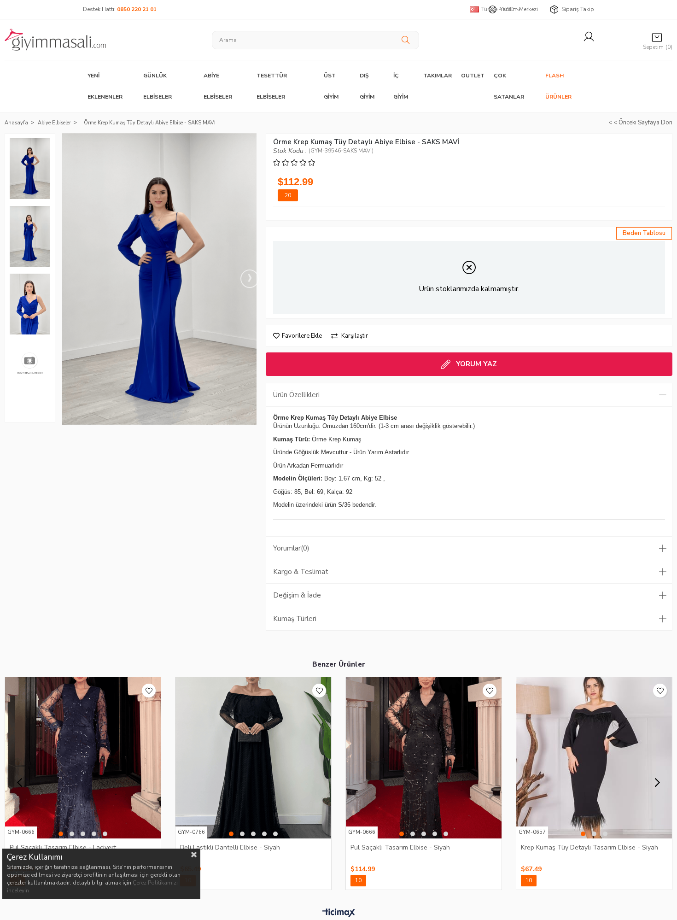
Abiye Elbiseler (218, 86)
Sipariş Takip (577, 9)
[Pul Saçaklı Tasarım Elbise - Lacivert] (83, 757)
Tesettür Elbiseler (272, 86)
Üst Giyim (331, 86)
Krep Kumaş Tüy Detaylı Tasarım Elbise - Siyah (589, 847)
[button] (60, 833)
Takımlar (437, 75)
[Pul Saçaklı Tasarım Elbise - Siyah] (424, 757)
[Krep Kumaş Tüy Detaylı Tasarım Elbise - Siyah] (594, 757)
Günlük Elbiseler (157, 86)
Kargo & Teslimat (300, 571)
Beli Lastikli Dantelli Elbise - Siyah (230, 847)
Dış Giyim (367, 86)
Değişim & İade (297, 595)
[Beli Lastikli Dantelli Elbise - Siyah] (253, 757)
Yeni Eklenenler (105, 86)
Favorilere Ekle (149, 690)
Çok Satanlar (509, 86)
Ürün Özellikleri (296, 394)
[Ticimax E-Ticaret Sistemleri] (338, 913)
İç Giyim (400, 86)
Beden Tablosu (644, 233)
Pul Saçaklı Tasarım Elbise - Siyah (400, 847)
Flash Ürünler (558, 86)
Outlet (472, 75)
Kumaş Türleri (294, 618)
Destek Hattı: (120, 9)
